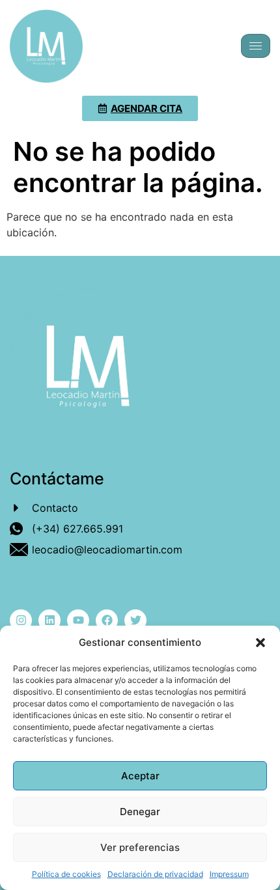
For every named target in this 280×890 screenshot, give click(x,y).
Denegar (140, 811)
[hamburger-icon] (255, 46)
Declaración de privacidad (155, 874)
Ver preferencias (140, 847)
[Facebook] (107, 620)
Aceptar (140, 776)
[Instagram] (21, 620)
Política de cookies (66, 874)
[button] (260, 642)
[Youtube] (78, 620)
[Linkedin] (49, 620)
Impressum (229, 874)
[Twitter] (135, 620)
